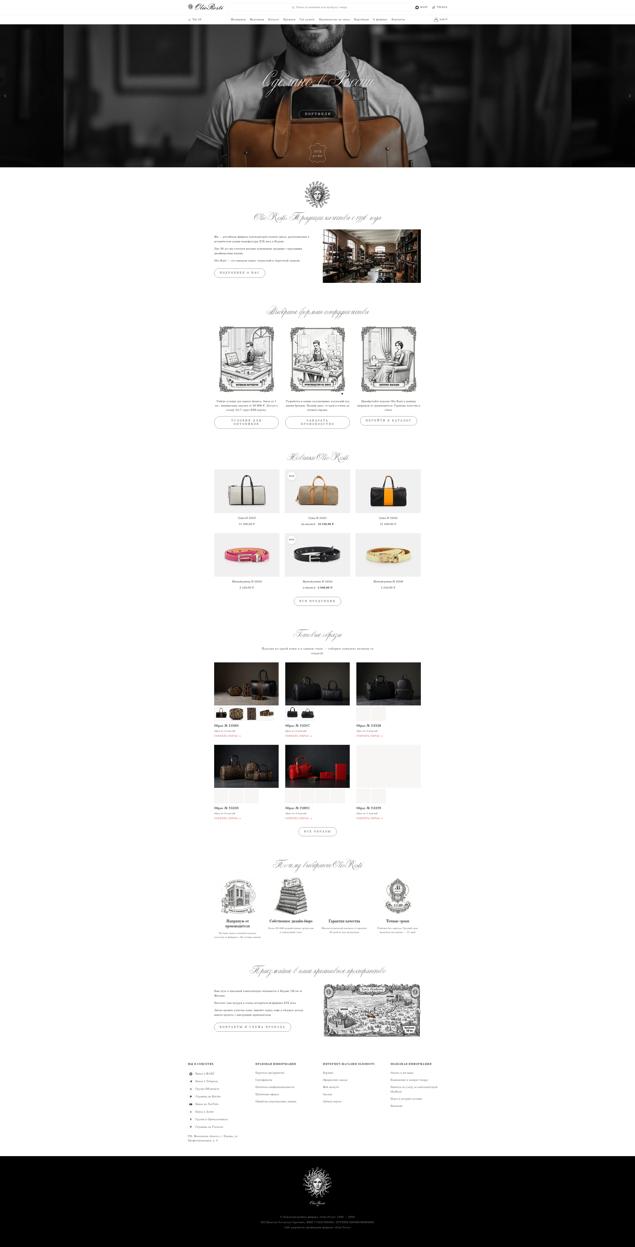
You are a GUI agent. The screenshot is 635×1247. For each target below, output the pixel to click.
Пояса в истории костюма (406, 1099)
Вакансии (396, 1106)
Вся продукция (317, 601)
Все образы (317, 831)
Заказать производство (317, 422)
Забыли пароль (332, 1101)
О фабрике (380, 19)
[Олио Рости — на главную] (317, 1187)
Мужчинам (257, 19)
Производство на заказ (334, 19)
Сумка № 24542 (388, 518)
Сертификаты (263, 1080)
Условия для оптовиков (246, 422)
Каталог (273, 19)
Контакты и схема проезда (253, 1027)
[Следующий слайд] (630, 96)
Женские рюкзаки (318, 114)
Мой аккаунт (331, 1087)
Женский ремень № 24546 (388, 581)
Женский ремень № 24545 (247, 581)
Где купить (307, 19)
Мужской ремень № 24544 (317, 581)
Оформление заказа (335, 1080)
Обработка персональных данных (276, 1101)
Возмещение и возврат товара (409, 1080)
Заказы (327, 1094)
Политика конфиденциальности (275, 1087)
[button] (273, 474)
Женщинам (238, 19)
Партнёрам (361, 19)
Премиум (289, 19)
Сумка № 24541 (317, 518)
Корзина (328, 1073)
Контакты (398, 19)
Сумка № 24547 (247, 518)
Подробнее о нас (240, 272)
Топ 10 (196, 19)
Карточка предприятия (269, 1073)
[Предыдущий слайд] (5, 96)
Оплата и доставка (402, 1073)
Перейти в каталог (389, 420)
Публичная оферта (267, 1094)
